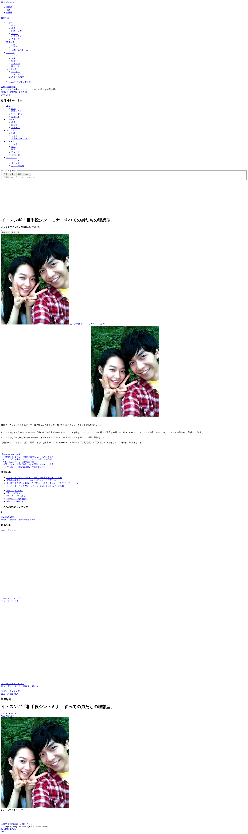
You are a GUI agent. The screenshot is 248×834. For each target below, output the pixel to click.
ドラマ (14, 55)
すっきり (18, 686)
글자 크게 (15, 232)
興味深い (27, 686)
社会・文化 (16, 36)
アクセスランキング (10, 598)
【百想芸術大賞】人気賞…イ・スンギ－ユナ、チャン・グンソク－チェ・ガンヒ (43, 483)
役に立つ (36, 686)
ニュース (10, 23)
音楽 (13, 58)
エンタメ (10, 53)
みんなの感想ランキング (12, 684)
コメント (15, 74)
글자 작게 (5, 232)
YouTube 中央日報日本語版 (18, 82)
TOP (3, 832)
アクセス (15, 72)
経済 (13, 28)
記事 (7, 517)
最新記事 (5, 18)
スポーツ (15, 39)
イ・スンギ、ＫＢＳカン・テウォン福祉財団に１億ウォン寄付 (35, 486)
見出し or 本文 (9, 174)
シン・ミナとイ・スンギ (93, 324)
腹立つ (4, 686)
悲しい (11, 686)
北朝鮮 (14, 34)
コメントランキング (10, 691)
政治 (13, 25)
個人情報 (5, 829)
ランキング (11, 69)
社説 (13, 44)
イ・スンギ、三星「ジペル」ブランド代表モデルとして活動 (34, 477)
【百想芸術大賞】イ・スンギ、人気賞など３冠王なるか (32, 480)
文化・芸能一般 (8, 87)
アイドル (15, 63)
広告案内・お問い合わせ (21, 824)
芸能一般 (15, 66)
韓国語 (9, 7)
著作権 (13, 829)
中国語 (9, 12)
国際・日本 (16, 31)
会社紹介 (5, 824)
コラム (14, 47)
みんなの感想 (17, 77)
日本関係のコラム (19, 50)
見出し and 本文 (24, 174)
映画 (13, 61)
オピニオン (11, 42)
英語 (8, 10)
